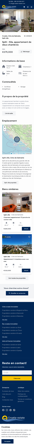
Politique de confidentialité (22, 395)
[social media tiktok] (14, 410)
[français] (28, 7)
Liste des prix (6, 394)
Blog (3, 397)
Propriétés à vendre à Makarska (12, 316)
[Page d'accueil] (9, 7)
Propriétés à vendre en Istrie (11, 345)
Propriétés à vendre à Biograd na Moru (15, 310)
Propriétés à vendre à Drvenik (12, 333)
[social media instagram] (7, 410)
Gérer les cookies (23, 391)
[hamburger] (31, 7)
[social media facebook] (3, 410)
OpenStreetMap (21, 153)
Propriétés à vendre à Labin (11, 347)
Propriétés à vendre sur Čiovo (12, 330)
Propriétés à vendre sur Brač (11, 327)
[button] (17, 139)
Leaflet (14, 153)
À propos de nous (8, 391)
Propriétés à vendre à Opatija (12, 350)
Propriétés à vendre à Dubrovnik (12, 313)
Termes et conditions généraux (25, 400)
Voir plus (4, 319)
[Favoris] (24, 7)
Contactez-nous (7, 400)
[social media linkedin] (10, 410)
